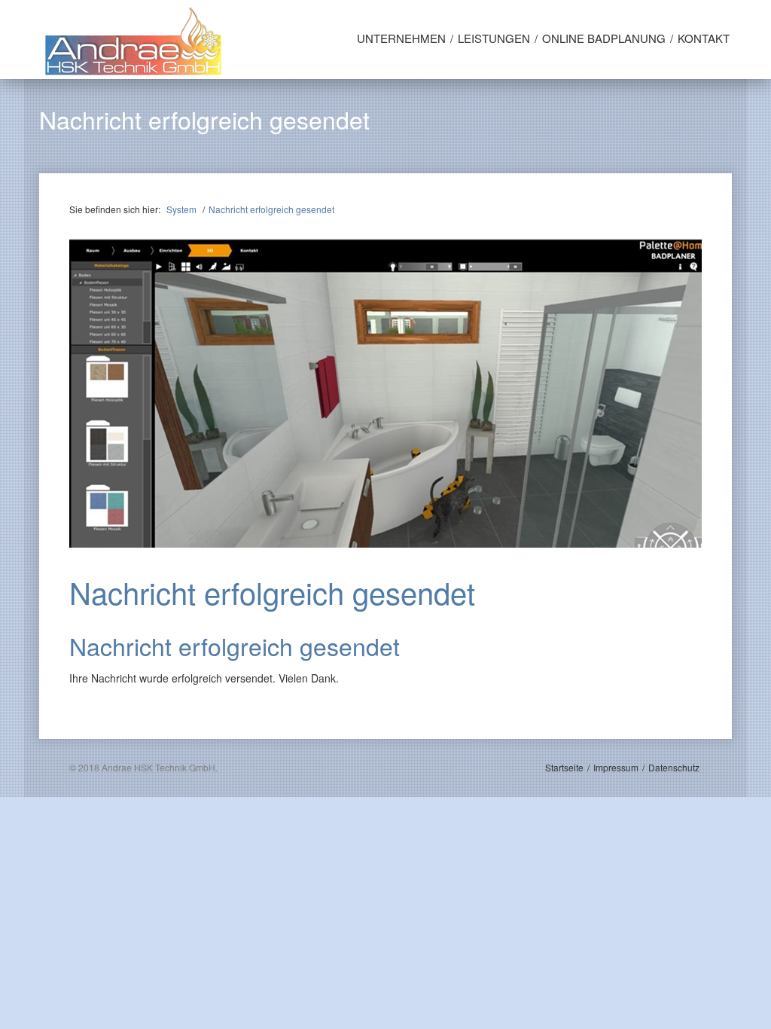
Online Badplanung (604, 38)
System (181, 209)
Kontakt (704, 38)
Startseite (564, 767)
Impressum (615, 767)
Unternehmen (401, 38)
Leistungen (494, 38)
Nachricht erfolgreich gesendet (271, 209)
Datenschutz (673, 767)
